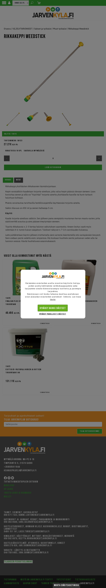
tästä (53, 299)
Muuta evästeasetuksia (66, 585)
